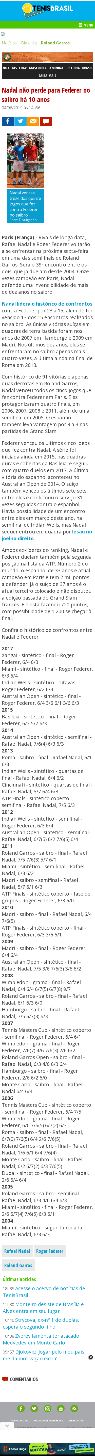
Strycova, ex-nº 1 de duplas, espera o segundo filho (41, 1323)
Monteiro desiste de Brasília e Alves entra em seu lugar (43, 1307)
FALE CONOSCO (20, 1420)
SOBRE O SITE (75, 1420)
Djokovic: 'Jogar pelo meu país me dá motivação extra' (43, 1355)
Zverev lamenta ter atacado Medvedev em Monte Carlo (41, 1339)
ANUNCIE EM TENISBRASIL (48, 1420)
